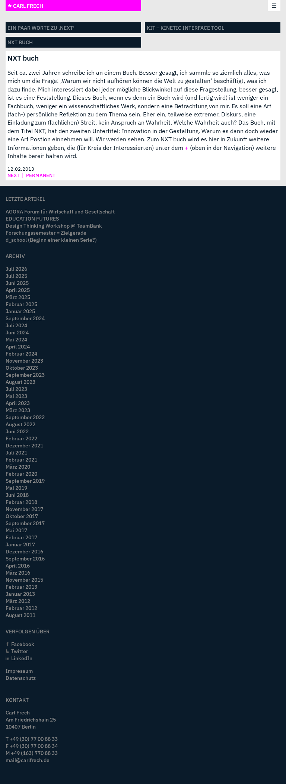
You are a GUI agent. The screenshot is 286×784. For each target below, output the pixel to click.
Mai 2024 (16, 339)
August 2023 (20, 381)
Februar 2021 (21, 459)
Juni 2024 (17, 332)
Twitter (19, 651)
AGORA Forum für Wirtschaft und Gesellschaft (60, 211)
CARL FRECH (27, 5)
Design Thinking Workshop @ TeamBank (54, 225)
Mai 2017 (16, 530)
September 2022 (25, 417)
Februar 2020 (21, 473)
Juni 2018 (17, 494)
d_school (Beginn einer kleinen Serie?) (51, 239)
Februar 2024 (21, 353)
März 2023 (18, 410)
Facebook (22, 644)
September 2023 (25, 374)
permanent (40, 175)
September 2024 (25, 318)
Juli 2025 (16, 275)
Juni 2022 (17, 431)
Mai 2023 (16, 395)
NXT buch (20, 42)
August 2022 (20, 424)
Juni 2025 (17, 282)
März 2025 (18, 297)
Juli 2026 (16, 268)
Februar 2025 (21, 304)
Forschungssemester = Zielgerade (46, 232)
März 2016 (18, 572)
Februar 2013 (21, 586)
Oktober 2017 (22, 516)
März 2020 (18, 466)
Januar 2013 (20, 593)
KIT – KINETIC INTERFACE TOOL (185, 27)
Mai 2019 (16, 487)
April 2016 (18, 565)
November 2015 (24, 579)
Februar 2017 (21, 537)
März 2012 (18, 600)
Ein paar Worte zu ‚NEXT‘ (40, 27)
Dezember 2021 (24, 445)
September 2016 (25, 558)
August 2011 (20, 614)
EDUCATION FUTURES (32, 218)
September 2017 (25, 523)
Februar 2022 (21, 438)
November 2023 (24, 360)
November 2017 (24, 509)
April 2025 (18, 289)
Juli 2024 (16, 325)
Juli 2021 (16, 452)
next (13, 175)
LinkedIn (21, 658)
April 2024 (18, 346)
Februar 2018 (21, 501)
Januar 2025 (20, 311)
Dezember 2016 (24, 551)
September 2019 (25, 480)
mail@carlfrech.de (28, 760)
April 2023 (18, 403)
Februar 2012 (21, 607)
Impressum (19, 670)
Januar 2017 (20, 544)
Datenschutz (21, 677)
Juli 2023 (16, 388)
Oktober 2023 (22, 367)
